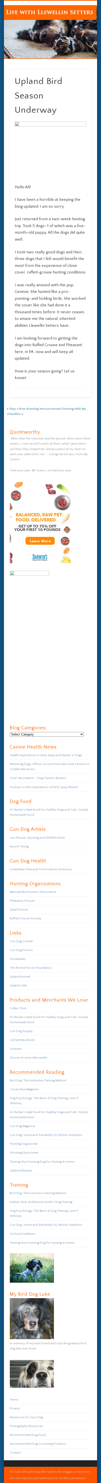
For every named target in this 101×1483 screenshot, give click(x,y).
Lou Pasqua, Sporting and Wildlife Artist (37, 837)
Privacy (15, 1408)
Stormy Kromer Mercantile (28, 1057)
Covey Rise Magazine (24, 1089)
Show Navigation (79, 44)
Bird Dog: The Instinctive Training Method (38, 1080)
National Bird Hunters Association (33, 892)
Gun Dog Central (21, 941)
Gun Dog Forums (21, 950)
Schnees (16, 1048)
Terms (14, 1399)
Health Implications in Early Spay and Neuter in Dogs (46, 755)
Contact (15, 1452)
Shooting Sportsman (24, 1152)
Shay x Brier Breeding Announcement (35, 408)
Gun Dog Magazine (22, 1126)
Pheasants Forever (22, 900)
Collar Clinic (18, 1008)
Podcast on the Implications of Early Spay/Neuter (44, 787)
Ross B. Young (19, 846)
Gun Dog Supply (21, 1031)
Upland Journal (20, 976)
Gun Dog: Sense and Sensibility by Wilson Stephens (46, 1135)
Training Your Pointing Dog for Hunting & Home (42, 1161)
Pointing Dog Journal (24, 1143)
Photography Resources (26, 1426)
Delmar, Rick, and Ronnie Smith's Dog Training (41, 1202)
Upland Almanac (21, 1170)
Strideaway (18, 959)
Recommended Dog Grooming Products (38, 1443)
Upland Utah (18, 985)
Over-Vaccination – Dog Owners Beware (38, 778)
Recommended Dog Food (28, 1435)
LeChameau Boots (22, 1040)
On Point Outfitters (23, 1234)
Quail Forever (19, 909)
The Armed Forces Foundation (30, 967)
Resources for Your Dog (26, 1417)
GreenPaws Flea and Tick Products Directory (41, 869)
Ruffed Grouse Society (25, 918)
